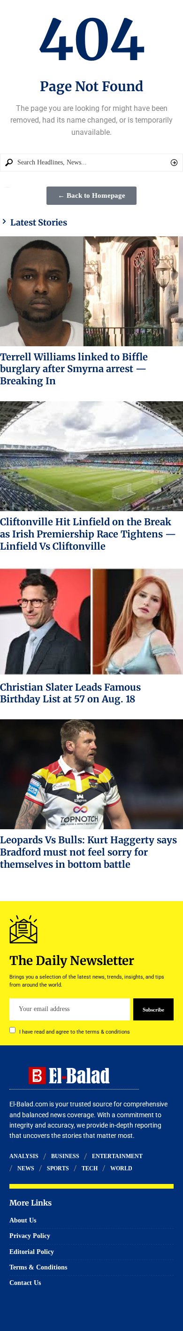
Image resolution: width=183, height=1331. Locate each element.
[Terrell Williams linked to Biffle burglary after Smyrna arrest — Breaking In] (91, 291)
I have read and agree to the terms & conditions (74, 1031)
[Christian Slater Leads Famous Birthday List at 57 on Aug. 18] (91, 622)
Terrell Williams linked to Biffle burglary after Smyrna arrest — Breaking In (74, 369)
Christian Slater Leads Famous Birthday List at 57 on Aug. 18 (70, 693)
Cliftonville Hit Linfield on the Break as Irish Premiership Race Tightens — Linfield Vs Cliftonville (88, 534)
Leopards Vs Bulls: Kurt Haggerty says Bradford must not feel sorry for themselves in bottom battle (88, 852)
